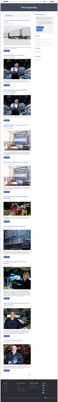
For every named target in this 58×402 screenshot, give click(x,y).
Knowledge (5, 386)
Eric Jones (5, 342)
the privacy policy (47, 21)
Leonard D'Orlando (6, 93)
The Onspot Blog (29, 7)
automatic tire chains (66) (38, 50)
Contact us (18, 386)
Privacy (31, 397)
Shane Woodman (6, 57)
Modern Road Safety (38, 38)
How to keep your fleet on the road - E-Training (16, 162)
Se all (36, 53)
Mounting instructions (33, 387)
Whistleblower (35, 397)
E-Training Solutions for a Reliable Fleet (14, 55)
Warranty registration (20, 387)
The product (5, 387)
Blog (4, 390)
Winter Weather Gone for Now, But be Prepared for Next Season (44, 45)
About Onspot (6, 391)
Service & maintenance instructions (34, 386)
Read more (6, 50)
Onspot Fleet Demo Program (21, 390)
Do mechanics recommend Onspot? (13, 340)
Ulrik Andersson (6, 306)
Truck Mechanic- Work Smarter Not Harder (15, 226)
